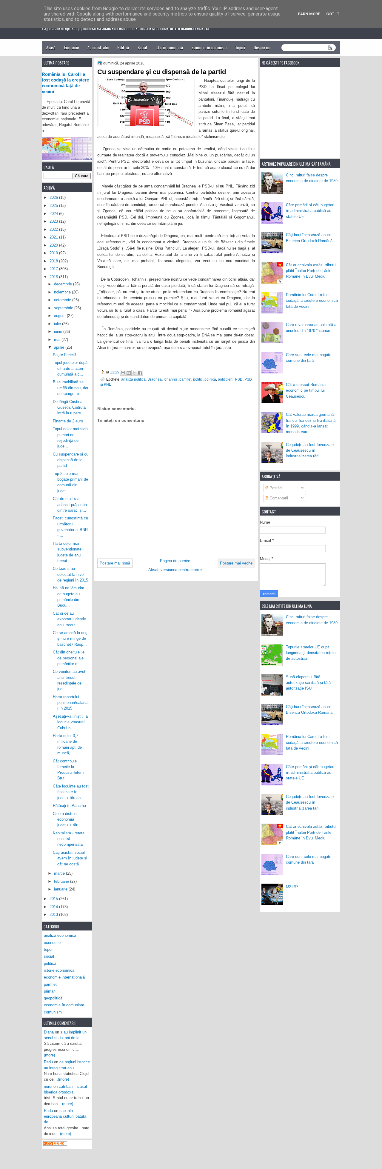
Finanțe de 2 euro (68, 421)
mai (57, 339)
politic (198, 379)
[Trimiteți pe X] (134, 373)
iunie (58, 331)
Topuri (240, 47)
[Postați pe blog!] (129, 373)
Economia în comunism (209, 47)
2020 (54, 245)
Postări (275, 488)
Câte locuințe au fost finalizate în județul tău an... (71, 792)
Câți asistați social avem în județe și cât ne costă (70, 858)
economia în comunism (64, 1005)
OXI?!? (292, 886)
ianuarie (61, 889)
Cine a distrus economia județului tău (65, 819)
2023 (54, 221)
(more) (49, 1055)
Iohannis (171, 379)
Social (142, 47)
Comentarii (278, 498)
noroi (48, 1086)
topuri (48, 949)
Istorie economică (169, 47)
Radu (48, 1062)
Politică (123, 47)
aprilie (59, 347)
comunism (53, 1012)
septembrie (64, 308)
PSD (239, 379)
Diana (49, 1032)
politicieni (225, 379)
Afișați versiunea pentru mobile (175, 569)
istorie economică (59, 970)
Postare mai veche (236, 563)
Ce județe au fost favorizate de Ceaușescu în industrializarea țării (310, 450)
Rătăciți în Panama (69, 805)
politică (210, 379)
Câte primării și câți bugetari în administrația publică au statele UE (310, 211)
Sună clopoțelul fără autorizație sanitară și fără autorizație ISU (308, 683)
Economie (71, 47)
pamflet (185, 379)
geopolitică (53, 998)
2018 (54, 261)
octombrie (63, 300)
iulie (58, 324)
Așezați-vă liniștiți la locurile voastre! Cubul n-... (70, 722)
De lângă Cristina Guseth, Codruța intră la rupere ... (69, 407)
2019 (54, 253)
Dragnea (154, 379)
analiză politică (133, 379)
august (60, 315)
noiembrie (63, 292)
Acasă (51, 47)
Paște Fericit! (64, 355)
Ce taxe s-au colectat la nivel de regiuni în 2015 (70, 574)
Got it (333, 14)
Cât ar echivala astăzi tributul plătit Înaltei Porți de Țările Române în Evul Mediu (311, 271)
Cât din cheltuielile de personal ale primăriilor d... (68, 658)
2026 (54, 197)
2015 (54, 898)
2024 (54, 213)
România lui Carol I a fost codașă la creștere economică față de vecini (312, 301)
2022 (54, 229)
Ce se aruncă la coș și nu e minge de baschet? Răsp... (70, 638)
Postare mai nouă (115, 563)
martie (60, 873)
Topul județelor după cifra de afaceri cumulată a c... (70, 368)
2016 (54, 277)
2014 (54, 907)
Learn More (307, 14)
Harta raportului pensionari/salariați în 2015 (71, 703)
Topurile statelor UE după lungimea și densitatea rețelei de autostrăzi (311, 653)
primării (50, 991)
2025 (54, 205)
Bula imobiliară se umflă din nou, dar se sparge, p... (70, 388)
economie (52, 942)
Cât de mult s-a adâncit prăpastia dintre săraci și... (70, 504)
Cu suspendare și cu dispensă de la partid (70, 460)
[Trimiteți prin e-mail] (123, 373)
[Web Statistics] (55, 1144)
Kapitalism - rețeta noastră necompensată (68, 839)
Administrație (98, 47)
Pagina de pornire (175, 561)
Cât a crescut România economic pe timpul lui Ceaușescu (306, 390)
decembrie (63, 284)
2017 (54, 269)
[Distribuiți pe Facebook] (140, 373)
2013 (54, 914)
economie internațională (64, 977)
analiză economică (60, 935)
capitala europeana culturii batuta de (65, 1116)
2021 (54, 237)
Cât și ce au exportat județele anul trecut (69, 619)
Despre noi (262, 47)
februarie (62, 881)
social (49, 956)
